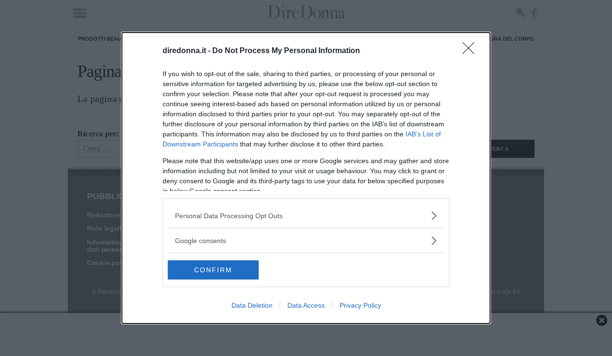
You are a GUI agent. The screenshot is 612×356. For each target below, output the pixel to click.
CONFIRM (213, 270)
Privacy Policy (360, 305)
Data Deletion (252, 305)
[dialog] (306, 178)
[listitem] (306, 216)
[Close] (471, 51)
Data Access (306, 305)
